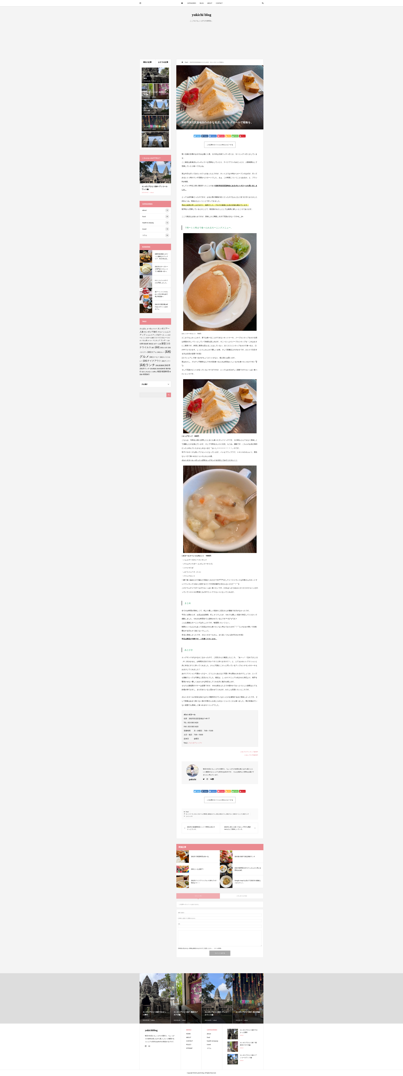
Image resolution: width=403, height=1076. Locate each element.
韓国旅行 (146, 374)
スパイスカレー (161, 337)
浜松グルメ (229, 814)
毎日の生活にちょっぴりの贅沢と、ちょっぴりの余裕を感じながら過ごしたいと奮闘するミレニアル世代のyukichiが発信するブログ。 (160, 1039)
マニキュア (156, 340)
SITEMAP (189, 1048)
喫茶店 (205, 814)
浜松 (157, 347)
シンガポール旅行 (149, 338)
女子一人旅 (157, 344)
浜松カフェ (222, 814)
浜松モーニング (237, 814)
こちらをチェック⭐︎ (195, 743)
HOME (182, 3)
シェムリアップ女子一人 (155, 335)
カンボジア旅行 (150, 331)
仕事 (141, 344)
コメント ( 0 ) (198, 896)
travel (155, 229)
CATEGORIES (191, 3)
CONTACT (219, 3)
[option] (155, 998)
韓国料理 (165, 371)
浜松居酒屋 (160, 365)
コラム (155, 235)
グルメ (160, 332)
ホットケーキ (189, 814)
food (191, 125)
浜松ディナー (166, 361)
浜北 (217, 814)
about (155, 210)
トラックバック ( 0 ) (242, 896)
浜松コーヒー (154, 357)
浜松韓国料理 (160, 369)
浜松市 (167, 365)
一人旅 (167, 340)
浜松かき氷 (163, 347)
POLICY (188, 1044)
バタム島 (144, 340)
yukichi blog (201, 15)
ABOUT (209, 3)
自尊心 (154, 372)
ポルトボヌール (198, 814)
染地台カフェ (211, 814)
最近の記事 (147, 62)
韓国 (159, 371)
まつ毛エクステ (152, 329)
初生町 (145, 344)
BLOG (202, 3)
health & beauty (155, 223)
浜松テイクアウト (152, 360)
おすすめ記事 (163, 62)
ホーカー (150, 340)
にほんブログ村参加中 (251, 755)
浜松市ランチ (145, 368)
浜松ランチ (246, 814)
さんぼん (143, 328)
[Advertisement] (201, 38)
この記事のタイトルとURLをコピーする (220, 145)
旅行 (153, 347)
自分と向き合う (147, 372)
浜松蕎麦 (153, 369)
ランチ (163, 340)
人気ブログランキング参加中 (249, 752)
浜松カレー (161, 352)
